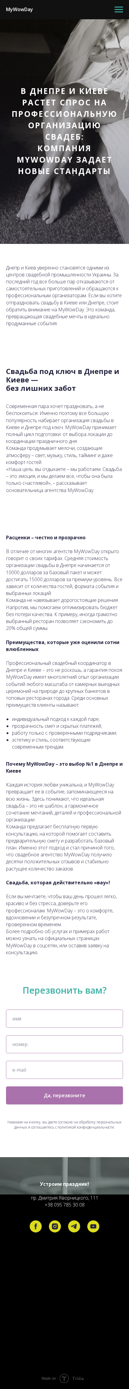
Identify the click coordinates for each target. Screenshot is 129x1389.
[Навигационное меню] (119, 10)
